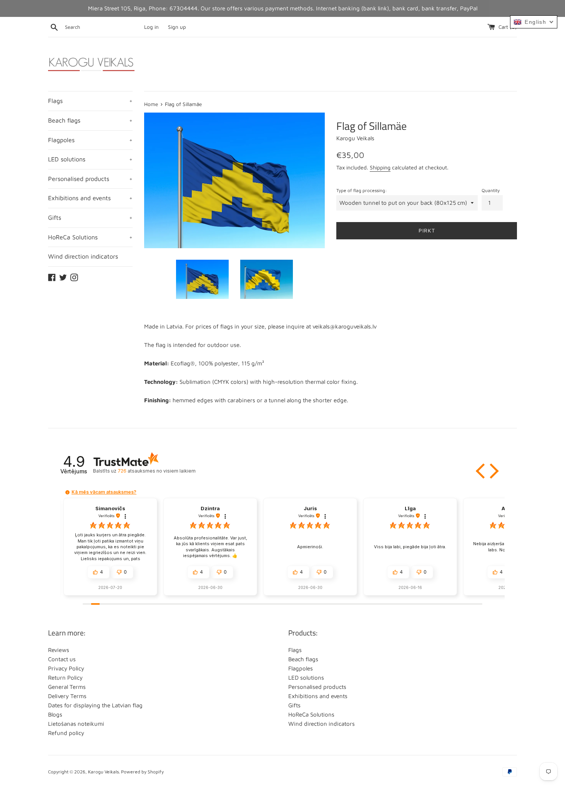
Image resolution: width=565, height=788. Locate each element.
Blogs (55, 714)
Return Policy (65, 677)
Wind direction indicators (83, 256)
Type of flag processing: (361, 190)
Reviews (58, 650)
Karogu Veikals (103, 772)
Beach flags (90, 120)
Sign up (177, 27)
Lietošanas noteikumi (76, 723)
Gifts (90, 217)
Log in (151, 27)
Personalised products (90, 178)
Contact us (62, 659)
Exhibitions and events (90, 197)
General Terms (67, 686)
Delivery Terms (67, 696)
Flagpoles (90, 139)
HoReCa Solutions (90, 237)
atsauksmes (156, 471)
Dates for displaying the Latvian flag (95, 705)
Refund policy (66, 733)
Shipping (380, 167)
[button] (481, 471)
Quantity (491, 190)
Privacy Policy (66, 668)
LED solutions (90, 159)
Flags (90, 100)
